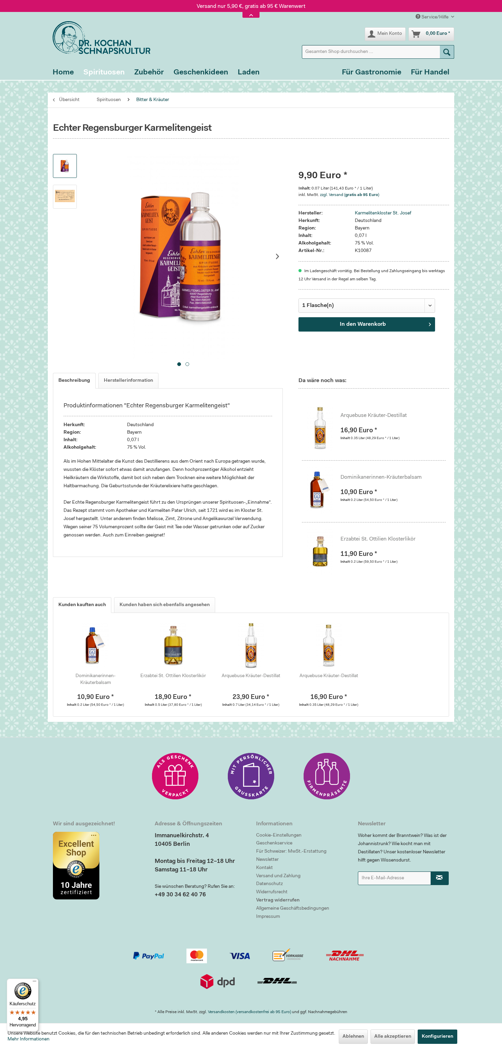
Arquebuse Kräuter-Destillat (373, 415)
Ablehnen (353, 1036)
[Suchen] (447, 52)
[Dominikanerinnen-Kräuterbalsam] (323, 490)
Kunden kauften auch (82, 605)
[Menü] (34, 983)
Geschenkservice (274, 843)
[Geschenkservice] (175, 776)
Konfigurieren (437, 1036)
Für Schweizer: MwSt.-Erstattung (291, 851)
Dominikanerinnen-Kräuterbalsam (381, 477)
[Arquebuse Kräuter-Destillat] (323, 428)
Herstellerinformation (128, 380)
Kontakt (264, 868)
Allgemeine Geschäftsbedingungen (292, 908)
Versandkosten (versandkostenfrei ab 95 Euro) (249, 1012)
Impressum (268, 916)
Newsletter (267, 859)
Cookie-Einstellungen (279, 835)
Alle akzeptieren (392, 1036)
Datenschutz (269, 884)
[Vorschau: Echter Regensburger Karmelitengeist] (65, 166)
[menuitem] (378, 52)
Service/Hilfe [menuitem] (434, 17)
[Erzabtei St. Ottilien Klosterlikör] (323, 551)
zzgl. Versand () (349, 195)
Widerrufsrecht (272, 892)
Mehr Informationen (29, 1039)
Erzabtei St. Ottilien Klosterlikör (378, 539)
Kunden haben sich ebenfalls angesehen (165, 605)
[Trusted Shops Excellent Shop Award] (98, 865)
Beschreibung (74, 380)
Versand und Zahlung (278, 876)
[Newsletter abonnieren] (440, 878)
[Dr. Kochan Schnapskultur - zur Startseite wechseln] (99, 37)
